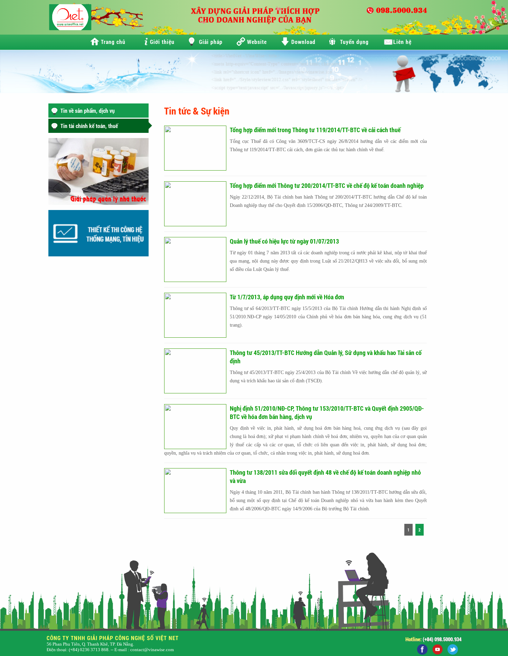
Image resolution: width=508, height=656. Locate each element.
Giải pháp (211, 41)
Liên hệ (402, 41)
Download (303, 41)
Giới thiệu (162, 41)
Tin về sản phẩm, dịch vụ (87, 110)
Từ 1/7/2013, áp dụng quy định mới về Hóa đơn (287, 297)
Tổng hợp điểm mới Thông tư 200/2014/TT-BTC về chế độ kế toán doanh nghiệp (327, 185)
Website (257, 41)
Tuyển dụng (354, 41)
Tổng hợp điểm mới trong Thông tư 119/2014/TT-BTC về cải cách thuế (315, 130)
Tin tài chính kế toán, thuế (89, 125)
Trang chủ (113, 41)
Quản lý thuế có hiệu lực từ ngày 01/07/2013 (284, 241)
